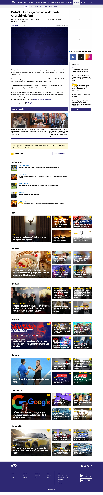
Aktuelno (77, 341)
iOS (75, 396)
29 (15, 183)
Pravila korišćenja (62, 475)
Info (12, 472)
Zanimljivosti (58, 432)
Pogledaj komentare (59, 153)
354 (16, 165)
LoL (75, 325)
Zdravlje (25, 472)
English (56, 361)
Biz (11, 475)
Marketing (60, 472)
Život (12, 477)
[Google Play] (86, 476)
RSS (58, 481)
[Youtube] (91, 466)
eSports (37, 472)
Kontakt (60, 483)
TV (48, 474)
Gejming (76, 411)
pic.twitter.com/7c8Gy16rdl (42, 99)
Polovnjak (77, 446)
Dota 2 (55, 325)
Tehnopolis (14, 25)
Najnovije (20, 2)
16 (15, 201)
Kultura (25, 475)
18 (15, 192)
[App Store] (86, 480)
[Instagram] (89, 57)
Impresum (60, 474)
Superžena (25, 477)
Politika (76, 233)
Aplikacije (60, 479)
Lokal (36, 477)
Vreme (49, 477)
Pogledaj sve (80, 110)
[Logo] (13, 2)
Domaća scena (16, 339)
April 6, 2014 (30, 103)
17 (15, 174)
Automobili (38, 475)
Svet (13, 234)
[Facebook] (73, 57)
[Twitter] (81, 57)
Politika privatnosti (63, 477)
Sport (12, 474)
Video (48, 472)
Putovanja (26, 474)
